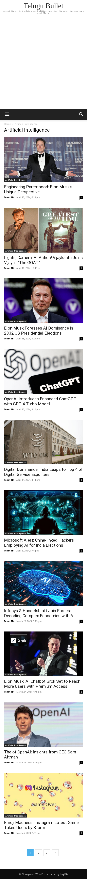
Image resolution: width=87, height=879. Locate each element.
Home (7, 124)
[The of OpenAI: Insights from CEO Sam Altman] (43, 724)
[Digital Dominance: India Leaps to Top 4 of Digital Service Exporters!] (43, 442)
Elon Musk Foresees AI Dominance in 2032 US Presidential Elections (38, 331)
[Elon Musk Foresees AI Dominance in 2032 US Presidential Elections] (43, 300)
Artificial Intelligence (15, 180)
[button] (6, 114)
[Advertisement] (43, 63)
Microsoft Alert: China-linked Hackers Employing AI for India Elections (39, 543)
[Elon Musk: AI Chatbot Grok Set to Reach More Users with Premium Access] (43, 653)
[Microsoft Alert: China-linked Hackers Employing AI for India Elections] (43, 512)
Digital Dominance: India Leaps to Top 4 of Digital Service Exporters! (43, 472)
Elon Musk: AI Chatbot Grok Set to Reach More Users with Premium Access (42, 684)
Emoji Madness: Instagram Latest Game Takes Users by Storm (41, 825)
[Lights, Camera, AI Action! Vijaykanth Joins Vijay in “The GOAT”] (43, 230)
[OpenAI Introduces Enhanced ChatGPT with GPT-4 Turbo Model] (43, 371)
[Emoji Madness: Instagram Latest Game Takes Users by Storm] (43, 795)
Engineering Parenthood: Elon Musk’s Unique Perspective (38, 189)
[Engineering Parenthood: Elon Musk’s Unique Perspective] (43, 159)
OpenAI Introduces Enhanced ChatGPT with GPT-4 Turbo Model (40, 401)
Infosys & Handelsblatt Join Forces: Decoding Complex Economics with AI (39, 613)
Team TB (9, 197)
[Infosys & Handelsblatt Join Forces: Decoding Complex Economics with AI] (43, 583)
